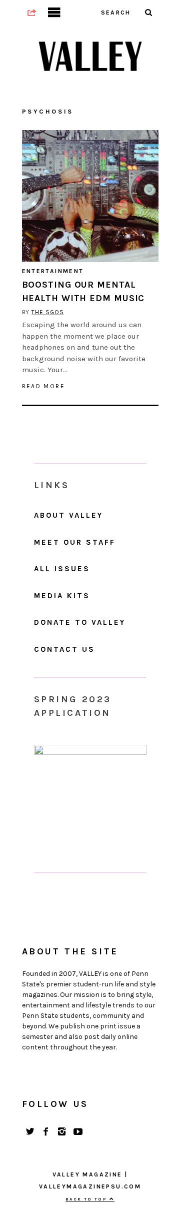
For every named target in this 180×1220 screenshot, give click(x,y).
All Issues (62, 568)
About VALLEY (68, 515)
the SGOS (48, 312)
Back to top (88, 1198)
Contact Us (64, 649)
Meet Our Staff (75, 542)
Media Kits (62, 595)
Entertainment (53, 271)
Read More (44, 386)
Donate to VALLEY (80, 622)
